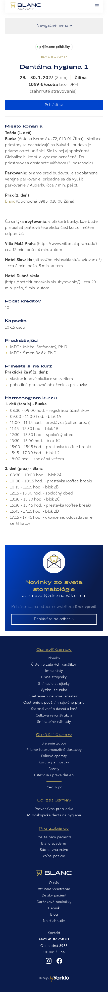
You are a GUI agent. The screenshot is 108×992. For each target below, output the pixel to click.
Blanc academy (54, 843)
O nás (54, 883)
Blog (54, 914)
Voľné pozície (54, 856)
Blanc (10, 202)
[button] (97, 6)
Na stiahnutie (54, 921)
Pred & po (54, 787)
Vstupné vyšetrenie (54, 889)
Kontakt (54, 933)
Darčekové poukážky (54, 902)
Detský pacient (54, 895)
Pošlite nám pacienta (54, 837)
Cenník (54, 908)
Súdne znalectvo (54, 850)
